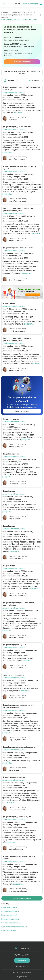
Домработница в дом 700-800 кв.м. (16, 127)
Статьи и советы (22, 966)
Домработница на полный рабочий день (18, 747)
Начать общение (22, 411)
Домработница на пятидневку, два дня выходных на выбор (18, 706)
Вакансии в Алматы (9, 907)
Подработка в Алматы (10, 911)
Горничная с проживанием (13, 675)
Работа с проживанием (10, 919)
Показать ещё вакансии (22, 898)
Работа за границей (9, 915)
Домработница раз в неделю (14, 645)
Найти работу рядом (22, 62)
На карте (11, 80)
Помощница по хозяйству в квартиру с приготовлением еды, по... (17, 339)
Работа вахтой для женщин (12, 923)
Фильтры (35, 80)
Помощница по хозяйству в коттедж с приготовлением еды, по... (17, 209)
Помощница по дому (10, 419)
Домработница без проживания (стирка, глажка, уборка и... (18, 604)
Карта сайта (22, 977)
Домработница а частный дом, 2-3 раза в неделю (19, 167)
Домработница (8, 303)
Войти (24, 4)
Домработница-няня (10, 454)
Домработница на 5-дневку (13, 777)
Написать (22, 960)
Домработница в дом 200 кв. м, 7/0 (16, 817)
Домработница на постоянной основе (17, 248)
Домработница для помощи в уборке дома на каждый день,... (21, 88)
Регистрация (33, 4)
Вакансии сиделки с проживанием (14, 927)
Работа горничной (8, 931)
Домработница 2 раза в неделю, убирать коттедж (18, 857)
